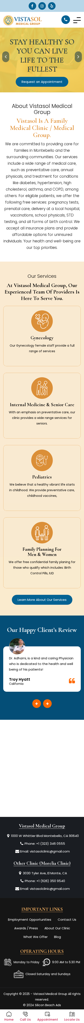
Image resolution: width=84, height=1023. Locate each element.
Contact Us (67, 919)
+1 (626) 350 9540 (50, 881)
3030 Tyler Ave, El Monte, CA (45, 873)
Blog (57, 937)
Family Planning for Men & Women (42, 551)
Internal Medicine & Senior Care (42, 404)
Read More (42, 356)
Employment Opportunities (29, 919)
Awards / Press (26, 928)
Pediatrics (42, 477)
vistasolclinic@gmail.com (50, 851)
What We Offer (35, 937)
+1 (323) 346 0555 (50, 843)
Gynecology (42, 338)
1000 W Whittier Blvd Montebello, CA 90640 (45, 836)
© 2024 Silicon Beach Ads (42, 1005)
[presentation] (5, 56)
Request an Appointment (42, 81)
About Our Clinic (57, 928)
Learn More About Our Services (42, 599)
